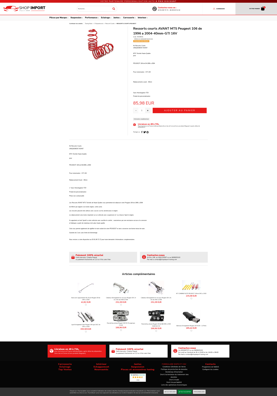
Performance (91, 17)
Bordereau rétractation (174, 372)
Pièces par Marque (58, 17)
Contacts (210, 364)
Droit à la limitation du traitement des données (174, 375)
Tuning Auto (88, 23)
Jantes (116, 17)
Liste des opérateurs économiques (174, 385)
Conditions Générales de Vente (174, 367)
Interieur (142, 17)
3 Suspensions (98, 23)
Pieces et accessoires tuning (137, 369)
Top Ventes (65, 369)
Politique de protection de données (174, 369)
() (138, 380)
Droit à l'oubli (174, 380)
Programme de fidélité (210, 367)
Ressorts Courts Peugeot (126, 23)
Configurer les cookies (210, 369)
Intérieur (101, 364)
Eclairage (105, 17)
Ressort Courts (110, 23)
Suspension (76, 17)
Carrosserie (128, 17)
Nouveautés (101, 369)
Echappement (101, 366)
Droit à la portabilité (174, 382)
